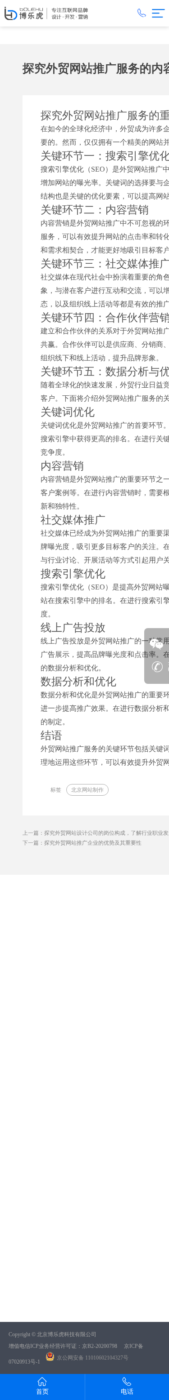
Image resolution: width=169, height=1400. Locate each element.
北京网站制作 (87, 790)
